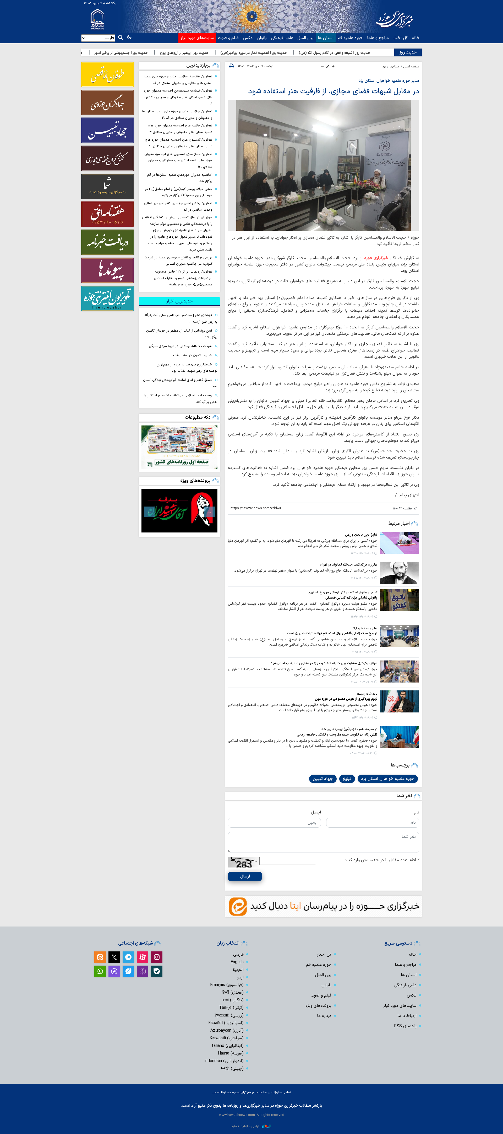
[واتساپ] (100, 971)
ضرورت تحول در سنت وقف (192, 355)
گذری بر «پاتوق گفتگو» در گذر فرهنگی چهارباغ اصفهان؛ (342, 592)
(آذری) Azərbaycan (227, 1030)
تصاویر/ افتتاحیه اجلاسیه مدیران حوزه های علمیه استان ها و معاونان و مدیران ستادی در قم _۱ (178, 80)
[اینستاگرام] (156, 957)
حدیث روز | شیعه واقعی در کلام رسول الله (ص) (371, 53)
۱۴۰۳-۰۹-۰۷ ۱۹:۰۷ (362, 682)
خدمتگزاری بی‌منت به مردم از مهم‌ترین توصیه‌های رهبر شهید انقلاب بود (187, 368)
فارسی (238, 954)
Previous (209, 512)
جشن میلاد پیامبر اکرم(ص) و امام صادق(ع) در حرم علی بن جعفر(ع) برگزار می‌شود (178, 192)
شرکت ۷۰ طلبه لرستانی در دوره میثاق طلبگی (180, 346)
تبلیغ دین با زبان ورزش (361, 534)
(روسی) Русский (229, 1015)
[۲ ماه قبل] (179, 510)
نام (416, 812)
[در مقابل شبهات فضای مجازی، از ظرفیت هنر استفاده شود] (323, 165)
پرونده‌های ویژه (195, 480)
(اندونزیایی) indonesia (224, 1061)
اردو (240, 977)
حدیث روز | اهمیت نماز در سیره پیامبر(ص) (290, 53)
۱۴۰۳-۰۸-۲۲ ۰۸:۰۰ (361, 753)
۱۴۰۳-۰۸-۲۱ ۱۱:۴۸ (362, 578)
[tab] (179, 301)
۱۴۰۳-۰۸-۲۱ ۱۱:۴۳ (362, 617)
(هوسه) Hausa (231, 1053)
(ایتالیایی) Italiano (227, 1046)
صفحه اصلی (411, 66)
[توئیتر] (114, 957)
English (237, 962)
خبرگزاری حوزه (376, 258)
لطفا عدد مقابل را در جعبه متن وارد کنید (382, 860)
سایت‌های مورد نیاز (197, 38)
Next (149, 512)
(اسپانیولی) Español (226, 1023)
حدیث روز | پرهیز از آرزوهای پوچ (220, 53)
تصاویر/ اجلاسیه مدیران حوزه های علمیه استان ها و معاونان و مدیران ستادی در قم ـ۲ (177, 114)
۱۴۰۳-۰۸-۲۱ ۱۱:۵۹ (362, 652)
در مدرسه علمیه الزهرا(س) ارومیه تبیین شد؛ (349, 729)
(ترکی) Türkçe (231, 1008)
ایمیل (316, 812)
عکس (248, 38)
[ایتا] (100, 957)
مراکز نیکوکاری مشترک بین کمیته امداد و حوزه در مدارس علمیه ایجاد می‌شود (324, 663)
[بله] (156, 971)
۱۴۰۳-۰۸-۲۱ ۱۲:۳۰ (362, 553)
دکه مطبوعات (198, 417)
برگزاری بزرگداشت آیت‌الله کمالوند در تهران (348, 564)
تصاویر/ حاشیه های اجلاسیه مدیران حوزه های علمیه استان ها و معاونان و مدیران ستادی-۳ (180, 129)
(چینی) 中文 (232, 1069)
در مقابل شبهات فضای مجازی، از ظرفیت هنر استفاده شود (333, 91)
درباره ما (324, 1016)
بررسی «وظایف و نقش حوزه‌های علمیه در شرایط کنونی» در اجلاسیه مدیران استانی (178, 261)
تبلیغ (347, 779)
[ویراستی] (128, 971)
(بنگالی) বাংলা (233, 1000)
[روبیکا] (142, 971)
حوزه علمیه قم (350, 38)
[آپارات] (142, 957)
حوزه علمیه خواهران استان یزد (387, 779)
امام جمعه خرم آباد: (364, 628)
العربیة (238, 970)
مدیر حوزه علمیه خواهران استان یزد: (388, 81)
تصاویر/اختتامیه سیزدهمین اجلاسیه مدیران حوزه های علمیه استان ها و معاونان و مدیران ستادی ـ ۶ (178, 97)
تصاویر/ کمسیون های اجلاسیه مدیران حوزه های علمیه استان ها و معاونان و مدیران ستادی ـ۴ (178, 143)
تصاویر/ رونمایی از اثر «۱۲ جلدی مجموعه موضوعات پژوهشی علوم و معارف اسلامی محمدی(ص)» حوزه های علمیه (183, 278)
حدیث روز (408, 52)
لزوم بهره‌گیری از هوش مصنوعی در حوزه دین (346, 698)
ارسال (245, 876)
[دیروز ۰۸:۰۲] (179, 447)
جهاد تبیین (323, 779)
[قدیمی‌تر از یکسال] (399, 543)
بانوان (262, 38)
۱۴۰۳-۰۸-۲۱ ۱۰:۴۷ (362, 718)
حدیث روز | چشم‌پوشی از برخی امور (157, 53)
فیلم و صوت (228, 38)
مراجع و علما (378, 38)
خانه (416, 38)
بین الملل (305, 38)
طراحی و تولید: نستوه (245, 1126)
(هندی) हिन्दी (233, 992)
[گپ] (114, 971)
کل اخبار (400, 38)
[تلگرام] (128, 957)
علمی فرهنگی (282, 38)
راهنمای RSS (405, 1026)
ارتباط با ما (407, 1016)
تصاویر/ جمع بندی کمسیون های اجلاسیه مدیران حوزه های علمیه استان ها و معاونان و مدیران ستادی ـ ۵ (178, 160)
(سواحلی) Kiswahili (227, 1038)
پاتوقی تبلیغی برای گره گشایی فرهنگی (351, 597)
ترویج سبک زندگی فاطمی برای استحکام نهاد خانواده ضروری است (332, 633)
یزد (384, 66)
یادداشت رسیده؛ (367, 693)
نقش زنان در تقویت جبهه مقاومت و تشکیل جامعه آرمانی (337, 734)
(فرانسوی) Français (227, 985)
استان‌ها (395, 66)
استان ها (325, 38)
